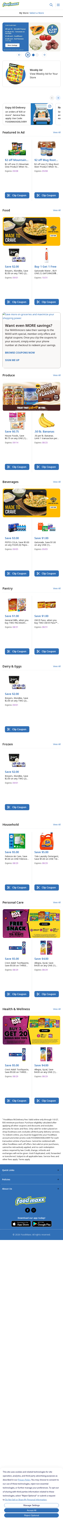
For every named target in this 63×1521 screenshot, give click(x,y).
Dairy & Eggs (12, 666)
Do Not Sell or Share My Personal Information (26, 1499)
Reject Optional (31, 1515)
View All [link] (57, 132)
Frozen (7, 744)
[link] (10, 4)
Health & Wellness (16, 1009)
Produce (8, 375)
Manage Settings (31, 1505)
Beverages (10, 482)
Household (10, 824)
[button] (17, 157)
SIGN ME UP (12, 360)
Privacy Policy (24, 1479)
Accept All (31, 1510)
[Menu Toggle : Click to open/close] (58, 5)
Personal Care (13, 902)
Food (6, 210)
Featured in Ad (13, 132)
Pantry (7, 588)
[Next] (58, 97)
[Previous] (52, 97)
